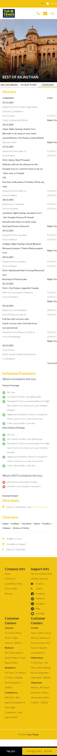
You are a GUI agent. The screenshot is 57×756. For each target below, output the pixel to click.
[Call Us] (38, 13)
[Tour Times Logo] (9, 13)
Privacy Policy (11, 588)
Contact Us (10, 578)
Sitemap (8, 593)
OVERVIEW (47, 84)
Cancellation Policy (14, 583)
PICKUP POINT (29, 84)
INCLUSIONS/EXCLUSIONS (10, 84)
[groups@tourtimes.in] (45, 13)
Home (7, 573)
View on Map (38, 507)
